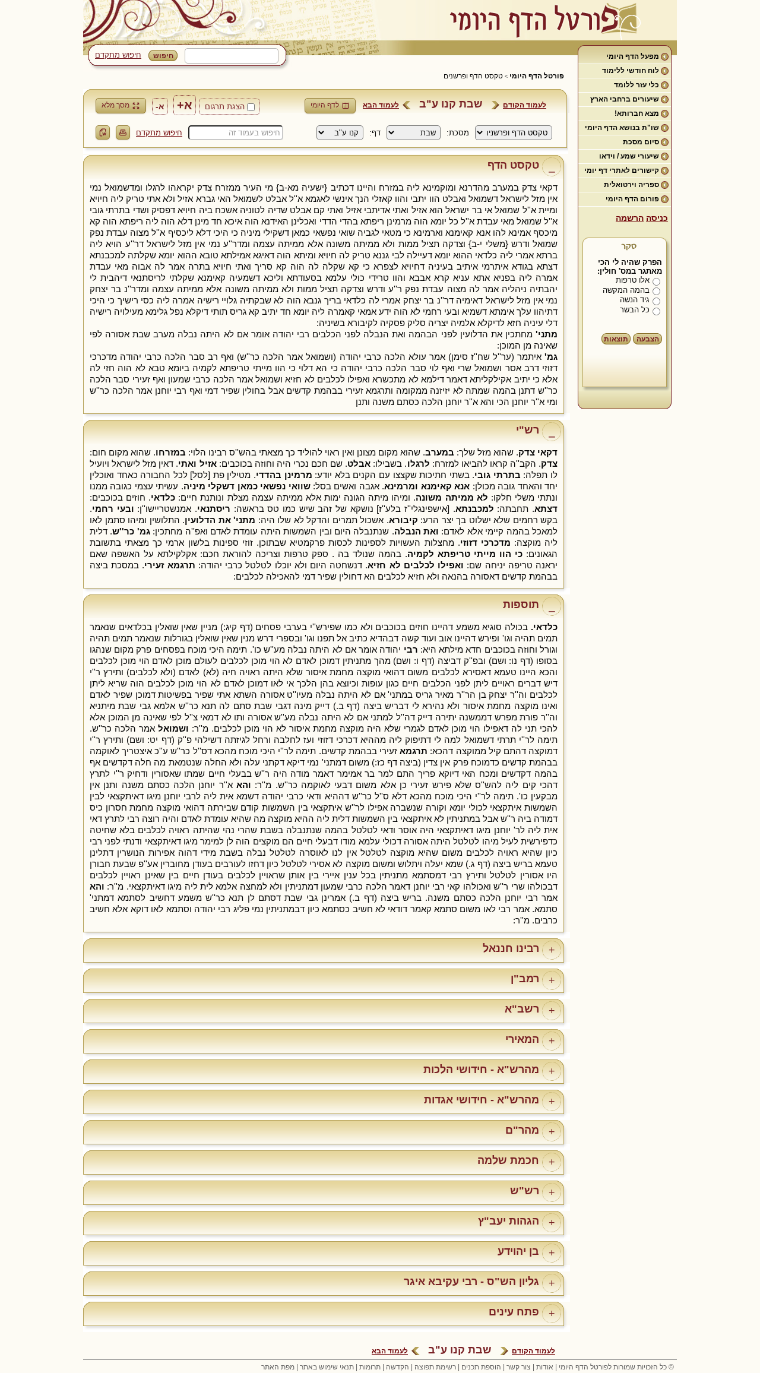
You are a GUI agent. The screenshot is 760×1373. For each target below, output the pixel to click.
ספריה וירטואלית (631, 185)
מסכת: (457, 132)
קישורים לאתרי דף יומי (621, 170)
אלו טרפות (633, 280)
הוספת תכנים (481, 1367)
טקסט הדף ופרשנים (473, 76)
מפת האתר (277, 1367)
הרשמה (630, 218)
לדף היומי (325, 105)
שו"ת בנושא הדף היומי (622, 128)
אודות (544, 1367)
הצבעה (647, 339)
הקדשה (397, 1367)
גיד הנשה (635, 299)
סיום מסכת (641, 142)
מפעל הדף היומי (632, 56)
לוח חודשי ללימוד (630, 71)
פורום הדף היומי (632, 199)
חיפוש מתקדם (118, 54)
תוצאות (616, 339)
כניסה (657, 218)
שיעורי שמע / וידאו (629, 156)
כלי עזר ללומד (636, 85)
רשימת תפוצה (435, 1367)
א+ (184, 105)
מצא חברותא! (637, 113)
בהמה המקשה (626, 290)
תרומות (370, 1367)
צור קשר (518, 1367)
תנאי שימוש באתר (327, 1367)
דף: (375, 132)
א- (160, 106)
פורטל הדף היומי (536, 76)
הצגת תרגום (225, 106)
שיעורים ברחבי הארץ (624, 99)
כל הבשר (635, 309)
